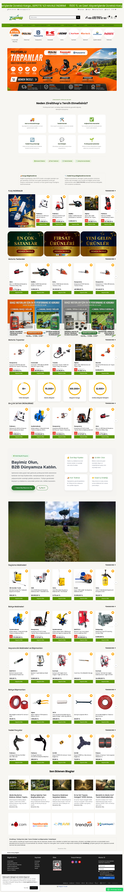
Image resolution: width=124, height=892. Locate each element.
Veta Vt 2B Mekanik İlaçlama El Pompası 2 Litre (104, 590)
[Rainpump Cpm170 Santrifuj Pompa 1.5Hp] (105, 619)
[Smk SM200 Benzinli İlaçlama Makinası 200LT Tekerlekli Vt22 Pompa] (40, 577)
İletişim (89, 9)
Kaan (76, 588)
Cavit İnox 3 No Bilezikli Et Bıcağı (83, 673)
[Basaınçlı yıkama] (62, 69)
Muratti (98, 363)
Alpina (87, 214)
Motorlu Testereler (16, 259)
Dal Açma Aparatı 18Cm (81, 714)
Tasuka (55, 363)
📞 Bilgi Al (42, 487)
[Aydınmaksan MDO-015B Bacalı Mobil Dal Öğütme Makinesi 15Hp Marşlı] (62, 619)
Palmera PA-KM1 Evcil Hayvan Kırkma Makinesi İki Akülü (42, 216)
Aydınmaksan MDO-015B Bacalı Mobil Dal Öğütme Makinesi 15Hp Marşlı (62, 632)
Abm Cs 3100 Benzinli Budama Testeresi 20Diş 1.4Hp (18, 284)
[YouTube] (116, 9)
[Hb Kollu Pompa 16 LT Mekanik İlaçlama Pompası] (18, 577)
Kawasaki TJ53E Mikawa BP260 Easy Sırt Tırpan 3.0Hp (40, 365)
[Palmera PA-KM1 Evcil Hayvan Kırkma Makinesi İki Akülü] (43, 203)
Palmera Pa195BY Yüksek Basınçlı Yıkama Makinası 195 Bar (107, 216)
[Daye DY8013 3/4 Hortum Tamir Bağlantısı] (62, 742)
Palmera (39, 214)
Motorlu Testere (14, 25)
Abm (11, 282)
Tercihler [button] (26, 888)
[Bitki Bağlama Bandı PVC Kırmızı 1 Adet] (18, 702)
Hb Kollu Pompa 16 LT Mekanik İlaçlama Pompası (18, 590)
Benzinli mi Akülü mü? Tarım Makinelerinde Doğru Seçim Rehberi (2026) (105, 796)
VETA (54, 713)
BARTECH (77, 629)
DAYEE (55, 753)
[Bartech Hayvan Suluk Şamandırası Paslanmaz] (18, 660)
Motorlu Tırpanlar (16, 340)
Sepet (36, 868)
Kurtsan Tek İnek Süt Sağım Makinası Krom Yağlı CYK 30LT (104, 673)
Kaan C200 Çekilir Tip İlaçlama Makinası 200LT (83, 590)
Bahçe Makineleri (55, 25)
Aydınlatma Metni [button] (109, 875)
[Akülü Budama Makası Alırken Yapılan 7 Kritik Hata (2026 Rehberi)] (18, 785)
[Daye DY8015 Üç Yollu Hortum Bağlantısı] (83, 742)
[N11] (18, 824)
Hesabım (37, 866)
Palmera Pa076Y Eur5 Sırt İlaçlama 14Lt (58, 216)
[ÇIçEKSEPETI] (105, 824)
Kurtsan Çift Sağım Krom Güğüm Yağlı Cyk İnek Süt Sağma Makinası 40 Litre (60, 673)
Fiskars (98, 753)
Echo (54, 282)
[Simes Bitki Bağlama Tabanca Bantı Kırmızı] (105, 702)
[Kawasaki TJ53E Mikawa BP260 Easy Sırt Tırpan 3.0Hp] (40, 352)
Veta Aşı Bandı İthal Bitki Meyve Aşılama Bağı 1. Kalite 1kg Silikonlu (62, 715)
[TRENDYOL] (83, 824)
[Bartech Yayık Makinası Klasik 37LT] (40, 660)
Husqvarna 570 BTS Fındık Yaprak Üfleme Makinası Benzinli (83, 429)
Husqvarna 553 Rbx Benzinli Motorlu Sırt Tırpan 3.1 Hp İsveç (18, 365)
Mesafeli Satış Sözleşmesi (14, 865)
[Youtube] (79, 861)
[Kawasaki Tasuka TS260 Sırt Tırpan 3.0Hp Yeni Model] (62, 352)
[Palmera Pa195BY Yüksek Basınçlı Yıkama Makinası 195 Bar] (108, 203)
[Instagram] (112, 9)
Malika (71, 214)
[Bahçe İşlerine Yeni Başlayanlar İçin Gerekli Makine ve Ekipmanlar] (40, 785)
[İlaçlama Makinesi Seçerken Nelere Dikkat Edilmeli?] (62, 785)
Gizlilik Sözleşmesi (12, 863)
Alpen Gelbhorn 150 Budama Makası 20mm (39, 715)
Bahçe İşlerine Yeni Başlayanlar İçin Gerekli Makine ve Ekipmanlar (38, 796)
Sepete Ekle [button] (43, 224)
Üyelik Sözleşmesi (12, 866)
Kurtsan (55, 671)
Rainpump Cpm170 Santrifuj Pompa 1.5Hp (104, 632)
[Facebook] (114, 9)
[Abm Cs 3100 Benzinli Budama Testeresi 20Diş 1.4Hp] (18, 271)
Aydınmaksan (35, 426)
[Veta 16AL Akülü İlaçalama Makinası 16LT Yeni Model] (62, 577)
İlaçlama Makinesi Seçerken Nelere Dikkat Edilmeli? (60, 796)
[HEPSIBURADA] (40, 824)
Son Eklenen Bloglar (62, 771)
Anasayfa (37, 861)
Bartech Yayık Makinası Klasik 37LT (39, 673)
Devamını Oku (13, 807)
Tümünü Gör (109, 191)
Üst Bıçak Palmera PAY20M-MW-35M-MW (17, 756)
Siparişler (81, 9)
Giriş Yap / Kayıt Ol (98, 9)
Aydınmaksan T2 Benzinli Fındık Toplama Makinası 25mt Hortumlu (40, 429)
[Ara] (78, 17)
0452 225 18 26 (12, 9)
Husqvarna (78, 282)
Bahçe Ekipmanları (16, 689)
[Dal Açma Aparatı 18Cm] (83, 702)
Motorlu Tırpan (27, 25)
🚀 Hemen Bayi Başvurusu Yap (23, 487)
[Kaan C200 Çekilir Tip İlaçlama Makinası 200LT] (83, 577)
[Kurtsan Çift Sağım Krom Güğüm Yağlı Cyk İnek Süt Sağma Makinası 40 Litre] (62, 660)
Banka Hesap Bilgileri (13, 853)
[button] (115, 17)
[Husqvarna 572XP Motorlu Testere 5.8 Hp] (83, 271)
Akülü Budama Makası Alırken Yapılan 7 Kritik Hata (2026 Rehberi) (18, 796)
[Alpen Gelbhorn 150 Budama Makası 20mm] (40, 702)
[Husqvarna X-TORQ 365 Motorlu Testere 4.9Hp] (105, 271)
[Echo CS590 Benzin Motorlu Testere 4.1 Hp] (62, 271)
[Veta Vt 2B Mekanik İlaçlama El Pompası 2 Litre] (105, 577)
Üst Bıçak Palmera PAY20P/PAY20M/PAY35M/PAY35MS (40, 756)
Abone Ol (107, 878)
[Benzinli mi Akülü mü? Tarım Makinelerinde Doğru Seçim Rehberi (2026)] (105, 785)
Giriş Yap (37, 865)
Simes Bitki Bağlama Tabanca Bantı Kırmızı (104, 715)
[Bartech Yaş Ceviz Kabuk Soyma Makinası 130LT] (83, 619)
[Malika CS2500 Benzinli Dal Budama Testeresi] (75, 203)
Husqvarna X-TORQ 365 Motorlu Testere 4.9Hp (105, 284)
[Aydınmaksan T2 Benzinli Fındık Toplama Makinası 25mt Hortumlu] (40, 416)
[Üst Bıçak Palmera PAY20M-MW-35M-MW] (18, 742)
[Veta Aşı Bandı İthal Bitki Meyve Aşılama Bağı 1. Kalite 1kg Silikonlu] (62, 702)
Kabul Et (33, 888)
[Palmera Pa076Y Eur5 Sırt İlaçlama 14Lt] (59, 203)
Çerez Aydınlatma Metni (30, 882)
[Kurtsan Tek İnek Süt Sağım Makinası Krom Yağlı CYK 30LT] (105, 660)
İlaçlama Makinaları (41, 25)
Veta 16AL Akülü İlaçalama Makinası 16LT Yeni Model (60, 590)
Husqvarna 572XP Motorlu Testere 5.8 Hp (81, 284)
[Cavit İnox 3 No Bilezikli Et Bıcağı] (83, 660)
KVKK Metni (10, 861)
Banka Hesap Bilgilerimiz (94, 25)
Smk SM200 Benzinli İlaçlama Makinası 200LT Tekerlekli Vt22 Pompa (40, 590)
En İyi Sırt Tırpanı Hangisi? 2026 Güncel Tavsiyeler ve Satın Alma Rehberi (83, 796)
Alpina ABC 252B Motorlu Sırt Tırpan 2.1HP (90, 216)
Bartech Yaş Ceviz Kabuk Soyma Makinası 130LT (81, 632)
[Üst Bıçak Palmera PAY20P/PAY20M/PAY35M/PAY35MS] (40, 742)
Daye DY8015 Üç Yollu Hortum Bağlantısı (82, 756)
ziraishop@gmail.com (25, 9)
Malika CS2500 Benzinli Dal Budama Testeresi (75, 216)
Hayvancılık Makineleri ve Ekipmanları (25, 648)
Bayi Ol (108, 9)
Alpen (33, 713)
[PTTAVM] (62, 824)
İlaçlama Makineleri (17, 565)
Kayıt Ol (37, 863)
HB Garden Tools (15, 588)
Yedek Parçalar (68, 25)
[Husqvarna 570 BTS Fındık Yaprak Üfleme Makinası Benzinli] (83, 416)
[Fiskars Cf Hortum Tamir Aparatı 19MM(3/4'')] (105, 742)
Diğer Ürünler (80, 25)
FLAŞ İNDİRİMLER (15, 191)
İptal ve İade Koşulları (13, 868)
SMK (32, 588)
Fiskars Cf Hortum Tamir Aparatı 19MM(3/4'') (105, 756)
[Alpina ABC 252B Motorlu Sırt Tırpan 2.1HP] (91, 203)
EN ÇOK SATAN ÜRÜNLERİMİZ (20, 403)
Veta (54, 588)
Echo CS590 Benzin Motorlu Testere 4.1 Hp (60, 284)
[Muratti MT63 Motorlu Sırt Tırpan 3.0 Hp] (105, 352)
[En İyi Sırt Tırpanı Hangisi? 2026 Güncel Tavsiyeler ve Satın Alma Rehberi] (83, 785)
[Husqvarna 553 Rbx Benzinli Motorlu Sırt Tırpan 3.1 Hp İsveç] (18, 352)
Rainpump (99, 629)
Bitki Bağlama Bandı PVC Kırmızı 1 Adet (18, 715)
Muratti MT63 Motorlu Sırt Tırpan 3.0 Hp (105, 365)
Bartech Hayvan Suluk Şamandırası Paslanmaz (16, 673)
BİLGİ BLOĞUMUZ (109, 25)
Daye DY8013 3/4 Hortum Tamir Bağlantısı (62, 756)
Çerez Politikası (11, 870)
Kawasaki (34, 363)
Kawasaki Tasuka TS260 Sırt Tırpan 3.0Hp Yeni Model (61, 365)
